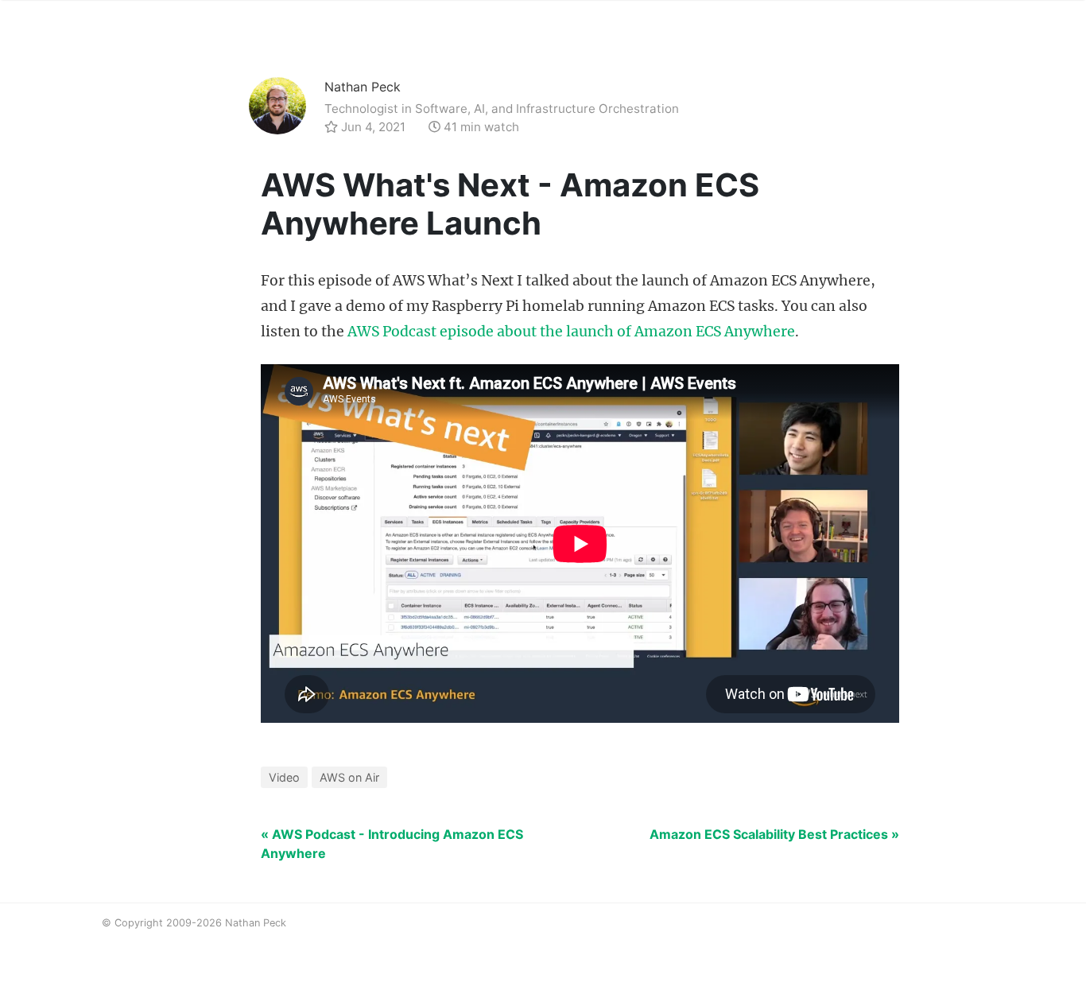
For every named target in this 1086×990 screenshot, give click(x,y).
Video (284, 777)
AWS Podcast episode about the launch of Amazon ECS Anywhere (571, 331)
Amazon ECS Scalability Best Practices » (774, 834)
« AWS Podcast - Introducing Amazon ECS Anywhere (392, 843)
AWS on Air (349, 777)
